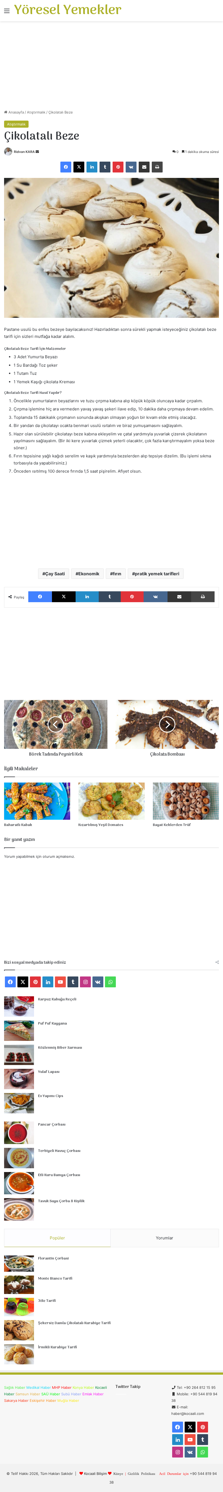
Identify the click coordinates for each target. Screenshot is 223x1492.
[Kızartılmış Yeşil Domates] (111, 801)
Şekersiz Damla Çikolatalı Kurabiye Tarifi (74, 1323)
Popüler (57, 1237)
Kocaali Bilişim (95, 1473)
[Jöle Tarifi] (19, 1307)
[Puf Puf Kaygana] (19, 1030)
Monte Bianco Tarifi (55, 1279)
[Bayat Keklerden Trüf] (186, 801)
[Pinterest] (118, 167)
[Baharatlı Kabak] (37, 801)
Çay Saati (55, 573)
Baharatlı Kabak (18, 825)
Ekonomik (88, 573)
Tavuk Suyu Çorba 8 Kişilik (61, 1201)
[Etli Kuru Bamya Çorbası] (19, 1183)
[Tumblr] (105, 167)
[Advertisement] (111, 67)
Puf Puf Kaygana (52, 1023)
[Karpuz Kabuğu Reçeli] (19, 1006)
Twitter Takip (128, 1387)
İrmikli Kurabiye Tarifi (57, 1347)
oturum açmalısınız (58, 856)
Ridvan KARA (24, 152)
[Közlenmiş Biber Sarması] (19, 1055)
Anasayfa (15, 112)
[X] (78, 167)
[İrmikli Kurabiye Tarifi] (19, 1354)
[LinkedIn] (91, 167)
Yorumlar (164, 1237)
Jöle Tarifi (47, 1301)
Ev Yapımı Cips (50, 1096)
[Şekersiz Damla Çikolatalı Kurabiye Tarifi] (19, 1330)
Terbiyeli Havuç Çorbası (59, 1151)
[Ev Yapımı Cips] (19, 1103)
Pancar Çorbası (52, 1125)
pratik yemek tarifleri (157, 573)
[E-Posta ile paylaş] (144, 167)
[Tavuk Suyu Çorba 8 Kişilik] (19, 1209)
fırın (117, 573)
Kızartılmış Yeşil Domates (100, 825)
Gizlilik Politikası (141, 1473)
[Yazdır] (157, 167)
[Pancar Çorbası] (19, 1133)
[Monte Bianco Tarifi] (19, 1285)
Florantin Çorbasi (53, 1258)
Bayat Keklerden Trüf (172, 825)
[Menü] (7, 13)
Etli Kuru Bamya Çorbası (59, 1175)
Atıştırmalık (36, 112)
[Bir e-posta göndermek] (37, 152)
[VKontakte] (131, 167)
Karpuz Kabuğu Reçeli (57, 999)
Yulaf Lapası (49, 1072)
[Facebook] (65, 167)
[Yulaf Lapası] (19, 1079)
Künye (118, 1473)
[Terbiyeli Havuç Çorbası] (19, 1158)
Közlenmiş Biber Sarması (60, 1048)
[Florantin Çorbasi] (19, 1263)
